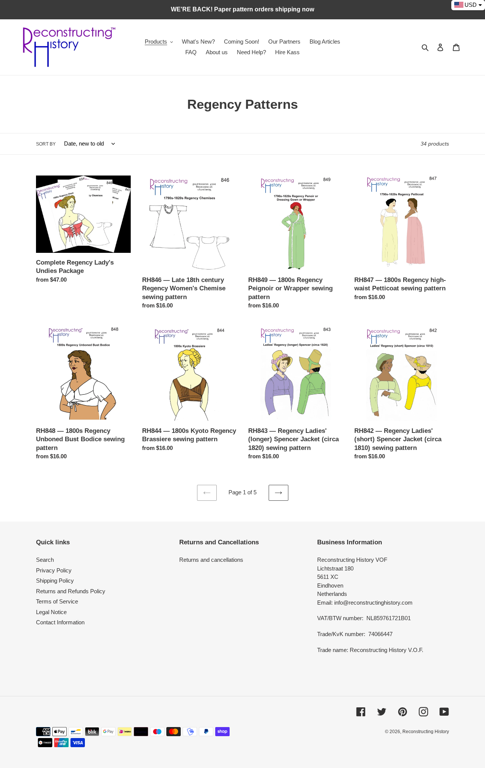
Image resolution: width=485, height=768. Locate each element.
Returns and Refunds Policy (70, 591)
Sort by (46, 144)
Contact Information (60, 622)
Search (45, 559)
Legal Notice (51, 612)
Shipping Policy (55, 580)
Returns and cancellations (211, 559)
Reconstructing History (425, 731)
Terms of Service (57, 601)
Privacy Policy (54, 570)
